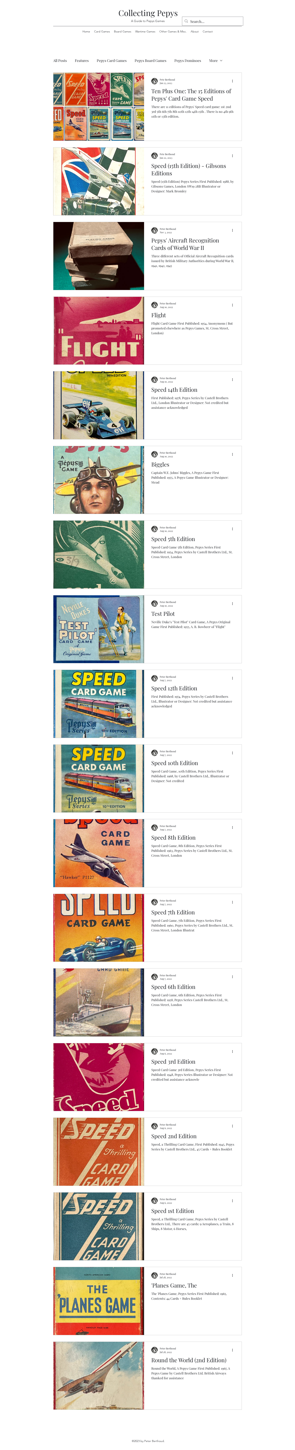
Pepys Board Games (150, 60)
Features (82, 60)
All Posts (60, 60)
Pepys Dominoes (187, 60)
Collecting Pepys (148, 12)
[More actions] (233, 81)
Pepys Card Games (112, 60)
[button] (173, 31)
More (213, 60)
